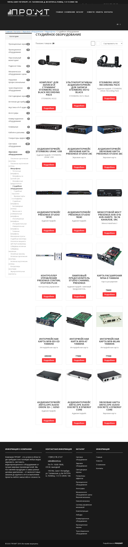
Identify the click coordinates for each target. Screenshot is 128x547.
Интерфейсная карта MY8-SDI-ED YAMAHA (49, 341)
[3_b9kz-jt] (79, 65)
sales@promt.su (54, 461)
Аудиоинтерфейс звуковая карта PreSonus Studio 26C (109, 151)
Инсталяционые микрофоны (17, 220)
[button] (118, 24)
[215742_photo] (49, 385)
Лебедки (79, 515)
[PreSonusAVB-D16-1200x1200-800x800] (109, 195)
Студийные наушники (17, 192)
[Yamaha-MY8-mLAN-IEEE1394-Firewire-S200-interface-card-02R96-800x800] (109, 321)
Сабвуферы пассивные (13, 250)
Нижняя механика (83, 501)
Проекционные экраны (18, 44)
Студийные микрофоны (15, 202)
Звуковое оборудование (15, 153)
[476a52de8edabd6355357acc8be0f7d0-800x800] (79, 258)
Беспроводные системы (16, 207)
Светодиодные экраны (18, 96)
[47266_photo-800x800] (49, 258)
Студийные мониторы (18, 239)
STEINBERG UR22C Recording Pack (109, 83)
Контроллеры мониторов (14, 267)
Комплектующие (82, 511)
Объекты (99, 12)
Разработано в (108, 543)
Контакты (108, 12)
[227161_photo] (79, 385)
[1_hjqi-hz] (49, 65)
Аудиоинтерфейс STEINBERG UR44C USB (49, 150)
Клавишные (13, 127)
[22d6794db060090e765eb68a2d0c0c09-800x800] (109, 131)
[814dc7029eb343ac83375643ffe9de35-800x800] (79, 131)
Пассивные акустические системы (18, 164)
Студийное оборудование (16, 187)
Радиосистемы (14, 66)
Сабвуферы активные (18, 246)
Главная (59, 12)
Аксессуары (13, 113)
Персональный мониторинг (14, 59)
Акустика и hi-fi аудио (17, 107)
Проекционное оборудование (14, 50)
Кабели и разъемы (16, 132)
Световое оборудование (14, 145)
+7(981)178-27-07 (55, 457)
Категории (14, 36)
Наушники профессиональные (16, 81)
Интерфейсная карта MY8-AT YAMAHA (79, 341)
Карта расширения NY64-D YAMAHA (109, 277)
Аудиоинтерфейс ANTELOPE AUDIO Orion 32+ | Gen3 (48, 405)
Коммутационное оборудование (15, 119)
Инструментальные (19, 224)
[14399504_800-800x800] (109, 258)
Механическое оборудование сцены (17, 72)
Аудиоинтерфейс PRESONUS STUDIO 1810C (48, 215)
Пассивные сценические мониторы (18, 159)
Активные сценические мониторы (17, 257)
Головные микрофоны (15, 232)
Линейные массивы (17, 254)
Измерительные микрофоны (17, 227)
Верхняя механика (83, 497)
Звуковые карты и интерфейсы (18, 197)
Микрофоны (15, 168)
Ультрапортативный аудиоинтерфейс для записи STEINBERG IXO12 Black (80, 87)
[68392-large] (109, 65)
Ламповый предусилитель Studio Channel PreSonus (79, 279)
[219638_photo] (109, 385)
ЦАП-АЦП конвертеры (18, 244)
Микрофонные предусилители (16, 182)
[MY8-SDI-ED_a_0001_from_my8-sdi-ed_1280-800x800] (49, 321)
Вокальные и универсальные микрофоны (16, 213)
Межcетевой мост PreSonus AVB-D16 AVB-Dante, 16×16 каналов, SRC (109, 216)
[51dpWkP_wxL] (49, 131)
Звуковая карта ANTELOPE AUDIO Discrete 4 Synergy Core (109, 406)
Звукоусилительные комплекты (16, 272)
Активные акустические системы (18, 262)
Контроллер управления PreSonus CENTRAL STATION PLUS (49, 279)
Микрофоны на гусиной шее (16, 177)
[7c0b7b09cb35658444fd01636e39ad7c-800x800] (79, 195)
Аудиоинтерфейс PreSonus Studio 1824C (79, 215)
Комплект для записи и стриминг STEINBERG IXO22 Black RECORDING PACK (49, 88)
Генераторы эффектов (18, 138)
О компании (69, 12)
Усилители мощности (18, 241)
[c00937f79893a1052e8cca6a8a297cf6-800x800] (49, 195)
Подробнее (49, 108)
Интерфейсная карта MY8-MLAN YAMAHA (109, 341)
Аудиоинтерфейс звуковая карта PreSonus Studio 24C (79, 151)
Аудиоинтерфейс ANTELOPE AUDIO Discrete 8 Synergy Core (79, 406)
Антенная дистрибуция (18, 101)
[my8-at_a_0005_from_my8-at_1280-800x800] (79, 321)
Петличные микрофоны (15, 172)
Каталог (79, 12)
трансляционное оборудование (15, 89)
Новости (90, 12)
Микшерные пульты (17, 236)
